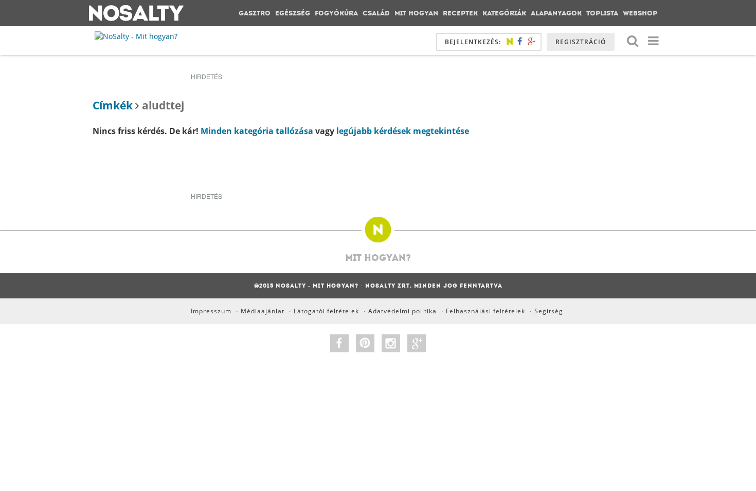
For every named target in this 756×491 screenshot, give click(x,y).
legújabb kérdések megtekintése (402, 131)
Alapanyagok (556, 13)
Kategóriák (504, 13)
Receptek (460, 13)
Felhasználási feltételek (485, 311)
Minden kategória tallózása (257, 131)
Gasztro (255, 13)
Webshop (640, 13)
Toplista (602, 13)
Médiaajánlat (262, 311)
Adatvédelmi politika (402, 311)
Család (376, 13)
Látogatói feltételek (326, 311)
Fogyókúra (336, 13)
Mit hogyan (416, 13)
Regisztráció (580, 41)
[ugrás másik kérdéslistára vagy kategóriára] (653, 40)
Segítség (548, 311)
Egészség (292, 13)
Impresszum (211, 311)
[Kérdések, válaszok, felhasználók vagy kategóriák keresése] (632, 40)
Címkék (113, 105)
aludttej (163, 105)
